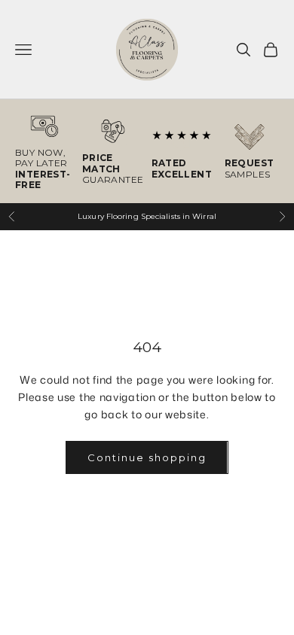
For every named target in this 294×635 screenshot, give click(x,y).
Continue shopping (146, 457)
